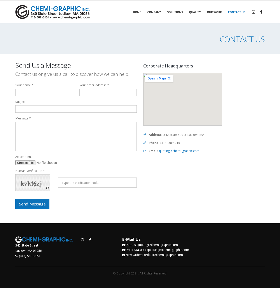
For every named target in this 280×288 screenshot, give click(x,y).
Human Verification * (30, 171)
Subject (20, 102)
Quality (195, 12)
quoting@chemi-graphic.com (179, 151)
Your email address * (94, 85)
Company (154, 12)
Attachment (23, 157)
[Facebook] (261, 12)
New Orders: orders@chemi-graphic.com (154, 255)
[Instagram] (253, 12)
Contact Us (236, 12)
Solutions (175, 12)
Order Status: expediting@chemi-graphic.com (157, 250)
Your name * (24, 85)
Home (137, 12)
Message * (23, 118)
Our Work (214, 12)
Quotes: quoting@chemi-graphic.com (151, 245)
